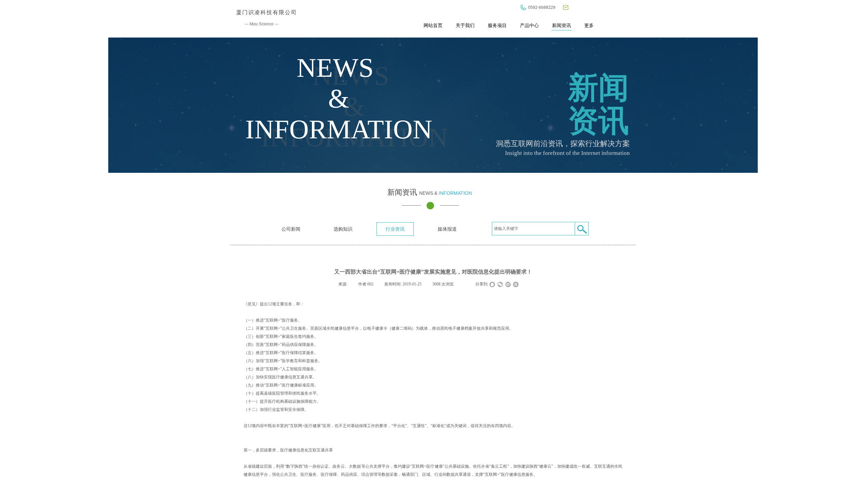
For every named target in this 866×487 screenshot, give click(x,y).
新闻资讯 (561, 25)
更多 (589, 25)
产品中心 (529, 25)
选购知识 (343, 229)
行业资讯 (395, 229)
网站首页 (433, 25)
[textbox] (533, 228)
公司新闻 (290, 229)
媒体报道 (447, 229)
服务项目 (497, 25)
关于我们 (465, 25)
